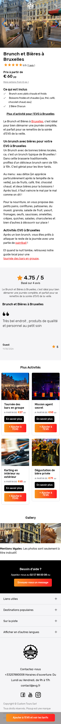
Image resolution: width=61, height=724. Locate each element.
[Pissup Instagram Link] (38, 695)
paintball (21, 242)
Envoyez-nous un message (33, 582)
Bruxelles (37, 121)
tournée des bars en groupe (21, 258)
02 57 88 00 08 (38, 574)
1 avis (31, 65)
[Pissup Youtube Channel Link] (30, 695)
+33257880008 (15, 674)
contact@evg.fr (30, 685)
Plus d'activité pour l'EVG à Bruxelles (31, 113)
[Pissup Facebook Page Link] (23, 695)
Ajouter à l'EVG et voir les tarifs (30, 717)
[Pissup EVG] (30, 5)
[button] (4, 24)
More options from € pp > (16, 82)
